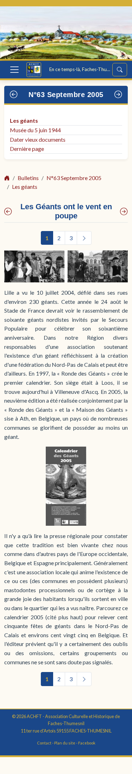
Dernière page (27, 148)
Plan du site (64, 743)
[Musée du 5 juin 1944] (124, 212)
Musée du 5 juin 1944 (35, 130)
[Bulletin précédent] (14, 95)
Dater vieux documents (37, 139)
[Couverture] (8, 212)
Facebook (86, 743)
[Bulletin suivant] (118, 95)
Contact (44, 743)
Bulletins (28, 177)
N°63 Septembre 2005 (66, 94)
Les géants (24, 120)
